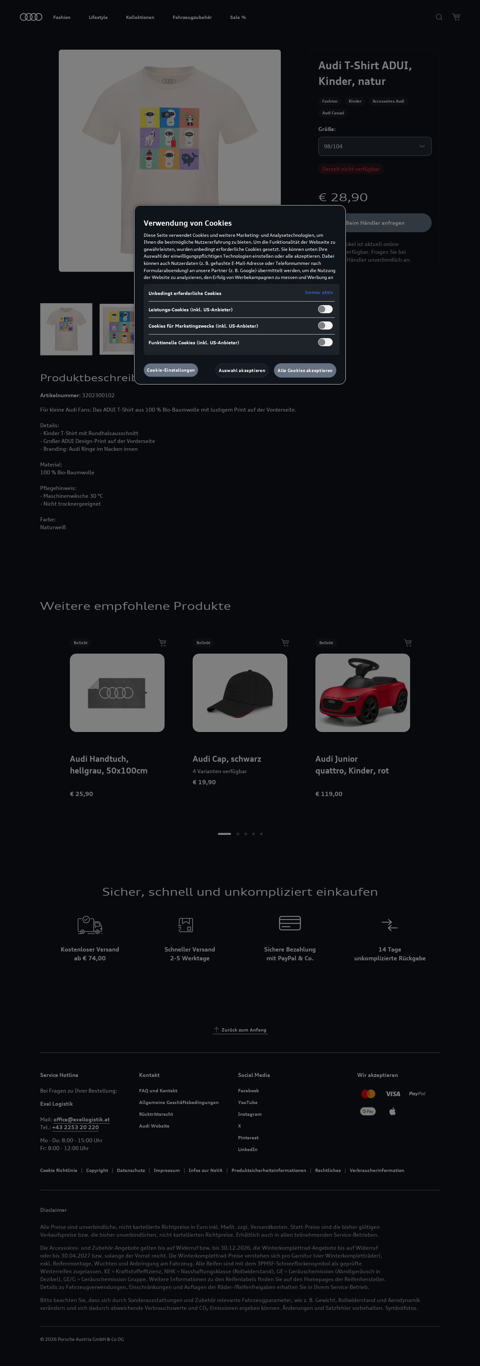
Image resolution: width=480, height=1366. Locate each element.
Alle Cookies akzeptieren (305, 370)
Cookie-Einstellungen (171, 370)
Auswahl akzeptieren (242, 370)
